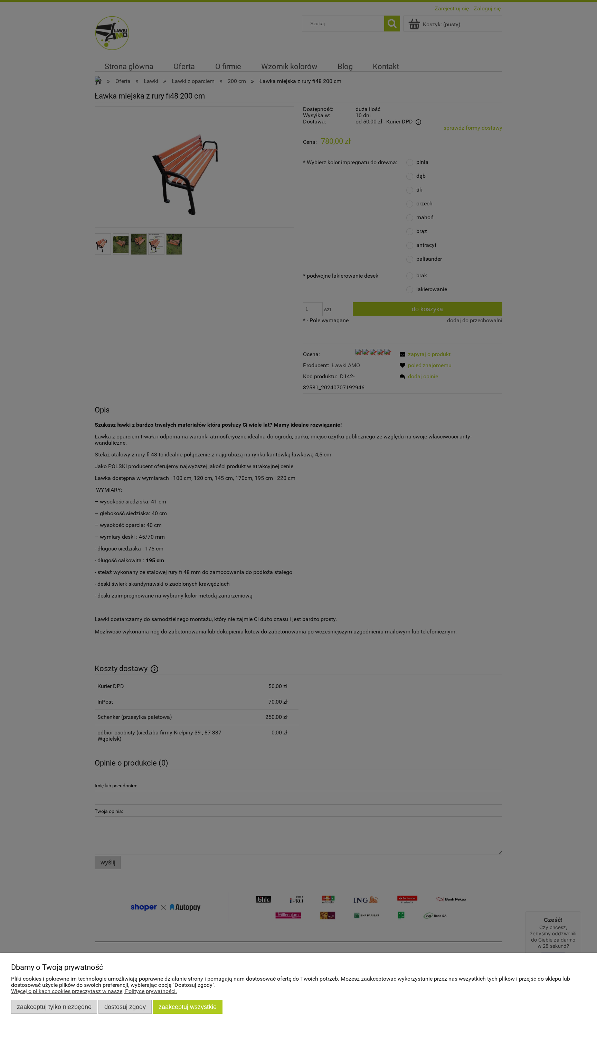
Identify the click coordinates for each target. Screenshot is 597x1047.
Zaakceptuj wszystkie (188, 1006)
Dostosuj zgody (125, 1006)
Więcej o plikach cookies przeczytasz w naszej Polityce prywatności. (94, 991)
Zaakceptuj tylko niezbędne (54, 1006)
